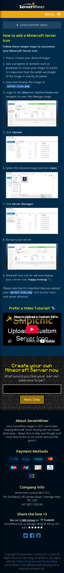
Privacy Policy (49, 561)
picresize (12, 68)
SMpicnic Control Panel (37, 92)
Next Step (32, 399)
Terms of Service (26, 561)
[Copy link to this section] (53, 308)
